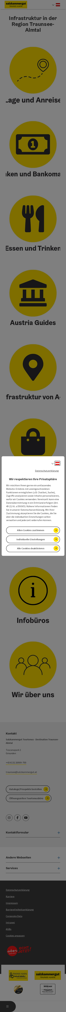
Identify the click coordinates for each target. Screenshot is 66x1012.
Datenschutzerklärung (47, 470)
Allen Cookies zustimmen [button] (30, 530)
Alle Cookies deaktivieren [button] (31, 548)
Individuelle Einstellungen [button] (30, 539)
